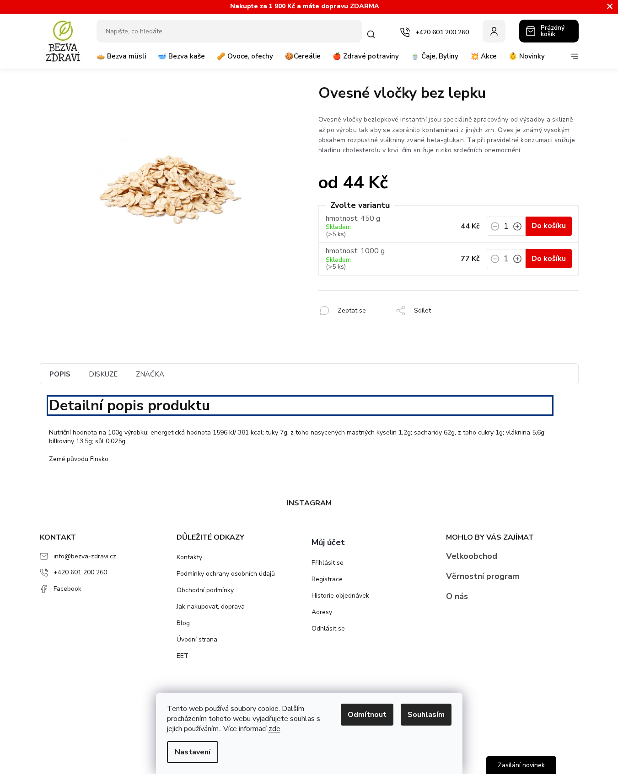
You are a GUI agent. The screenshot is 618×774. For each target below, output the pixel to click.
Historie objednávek (340, 595)
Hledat (373, 34)
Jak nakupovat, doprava (211, 606)
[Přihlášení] (494, 31)
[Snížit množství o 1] (494, 228)
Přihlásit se (328, 562)
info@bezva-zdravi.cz (85, 556)
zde (274, 729)
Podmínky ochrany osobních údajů (226, 573)
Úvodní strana (197, 639)
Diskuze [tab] (103, 374)
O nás (457, 596)
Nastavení (192, 752)
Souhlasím (426, 715)
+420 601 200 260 (80, 572)
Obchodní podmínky (205, 590)
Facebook (67, 588)
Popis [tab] (59, 374)
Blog (183, 623)
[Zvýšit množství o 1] (517, 228)
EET (182, 656)
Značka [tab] (150, 374)
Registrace (327, 579)
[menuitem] (121, 60)
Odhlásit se (328, 628)
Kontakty (189, 557)
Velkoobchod (471, 556)
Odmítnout (367, 715)
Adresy (322, 612)
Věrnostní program (483, 576)
